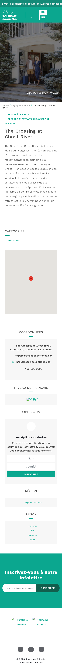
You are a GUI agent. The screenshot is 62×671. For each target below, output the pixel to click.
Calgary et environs (32, 503)
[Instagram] (34, 375)
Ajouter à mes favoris (43, 93)
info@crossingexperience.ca (33, 361)
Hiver (32, 540)
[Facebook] (19, 375)
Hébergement (14, 241)
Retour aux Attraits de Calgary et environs (27, 121)
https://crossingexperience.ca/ (33, 355)
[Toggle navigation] (57, 15)
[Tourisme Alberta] (9, 15)
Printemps (32, 526)
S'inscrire (31, 474)
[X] (27, 375)
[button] (31, 279)
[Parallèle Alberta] (21, 622)
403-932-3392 (33, 368)
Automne (33, 535)
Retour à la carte (18, 114)
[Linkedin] (42, 375)
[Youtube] (41, 649)
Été (32, 531)
